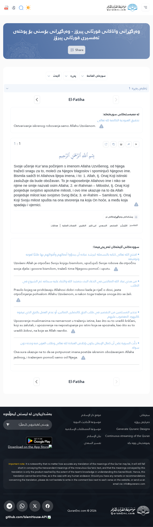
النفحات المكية (69, 225)
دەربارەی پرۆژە (142, 422)
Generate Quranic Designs (133, 429)
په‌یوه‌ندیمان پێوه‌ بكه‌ (139, 442)
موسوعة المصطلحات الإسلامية (83, 429)
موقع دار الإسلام (91, 415)
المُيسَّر (123, 225)
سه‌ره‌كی (145, 415)
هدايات (54, 225)
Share (79, 50)
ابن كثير (92, 225)
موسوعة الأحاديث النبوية (87, 422)
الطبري (82, 225)
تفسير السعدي (92, 442)
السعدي (103, 225)
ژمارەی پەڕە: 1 (138, 88)
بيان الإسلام (94, 436)
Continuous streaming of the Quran (127, 436)
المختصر (114, 225)
